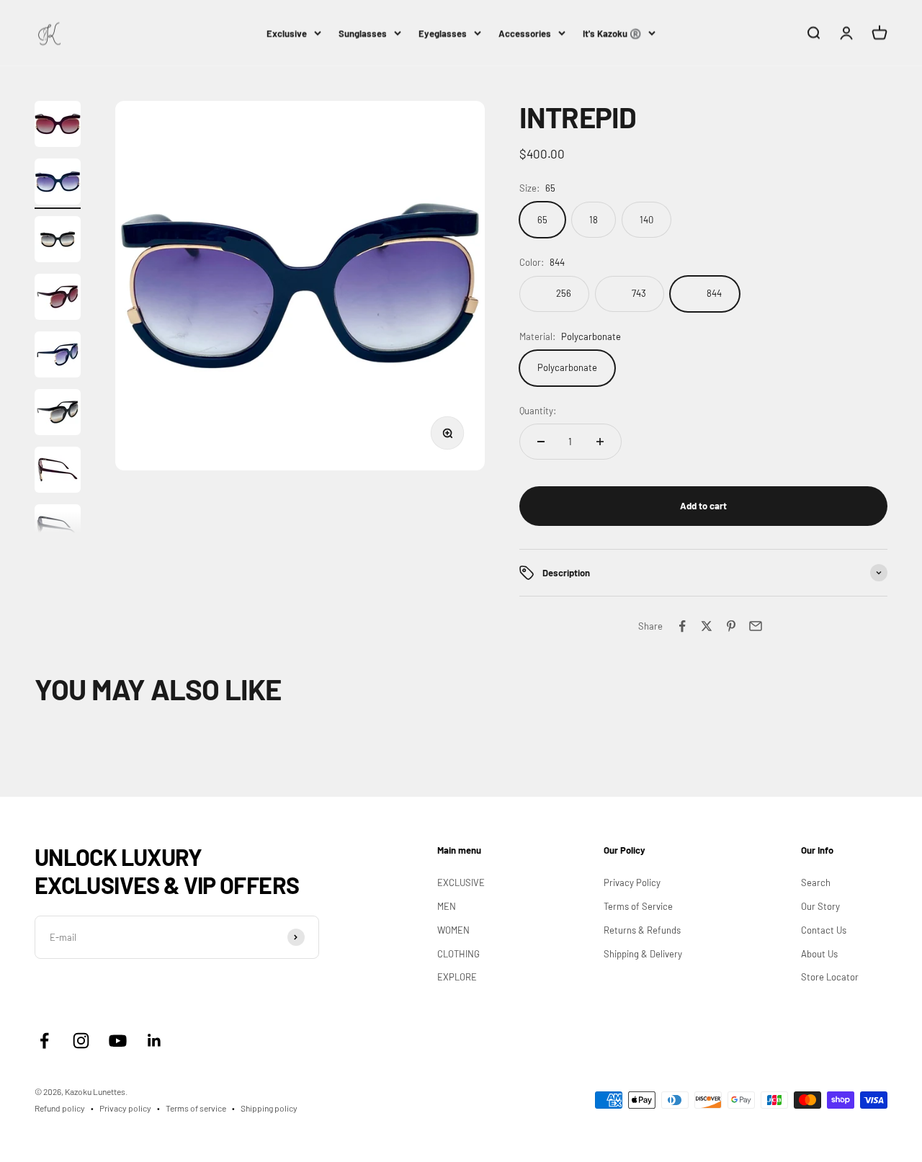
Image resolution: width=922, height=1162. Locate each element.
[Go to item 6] (58, 414)
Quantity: (537, 410)
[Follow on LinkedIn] (154, 1040)
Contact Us (823, 930)
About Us (819, 954)
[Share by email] (755, 626)
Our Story (820, 906)
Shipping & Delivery (643, 954)
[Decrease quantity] (541, 441)
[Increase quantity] (600, 441)
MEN (446, 906)
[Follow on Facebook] (44, 1040)
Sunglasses (363, 33)
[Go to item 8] (58, 529)
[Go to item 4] (58, 299)
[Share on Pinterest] (731, 626)
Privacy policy (125, 1108)
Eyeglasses (443, 33)
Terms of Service (638, 906)
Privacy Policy (632, 882)
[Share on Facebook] (682, 626)
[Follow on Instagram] (81, 1040)
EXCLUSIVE (461, 882)
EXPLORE (457, 977)
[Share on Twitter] (706, 626)
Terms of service (196, 1108)
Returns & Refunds (642, 930)
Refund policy (60, 1108)
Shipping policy (269, 1108)
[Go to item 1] (58, 126)
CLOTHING (458, 954)
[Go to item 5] (58, 356)
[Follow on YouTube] (117, 1040)
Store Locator (830, 977)
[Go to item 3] (58, 241)
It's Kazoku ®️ (612, 33)
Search (816, 882)
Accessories (524, 33)
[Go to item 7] (58, 472)
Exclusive (287, 33)
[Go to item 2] (58, 183)
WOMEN (453, 930)
